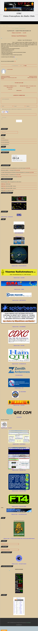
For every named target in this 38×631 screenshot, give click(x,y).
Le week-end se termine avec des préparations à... (10, 86)
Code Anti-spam (4, 117)
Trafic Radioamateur (23, 28)
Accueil (2, 26)
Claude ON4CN (18, 32)
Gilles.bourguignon (4, 181)
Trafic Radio (16, 28)
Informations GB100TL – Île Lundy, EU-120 (28, 86)
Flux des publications (4, 140)
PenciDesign (28, 622)
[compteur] (8, 149)
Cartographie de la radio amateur (15, 181)
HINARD (2, 188)
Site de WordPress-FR (5, 144)
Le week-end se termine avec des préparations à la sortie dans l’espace (13, 168)
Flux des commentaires (5, 142)
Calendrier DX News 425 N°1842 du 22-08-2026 (9, 176)
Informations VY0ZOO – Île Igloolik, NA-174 (8, 174)
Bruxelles (15, 156)
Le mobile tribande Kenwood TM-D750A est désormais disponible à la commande (15, 172)
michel (2, 190)
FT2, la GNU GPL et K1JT (9, 190)
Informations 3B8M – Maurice (11, 186)
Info (5, 26)
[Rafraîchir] (8, 111)
